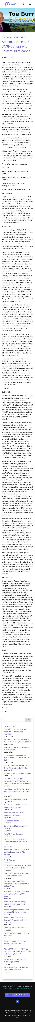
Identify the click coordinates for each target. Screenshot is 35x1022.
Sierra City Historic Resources (14, 928)
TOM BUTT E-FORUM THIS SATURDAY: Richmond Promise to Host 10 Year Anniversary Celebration (17, 781)
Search (28, 719)
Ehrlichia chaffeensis (11, 821)
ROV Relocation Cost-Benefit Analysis (17, 773)
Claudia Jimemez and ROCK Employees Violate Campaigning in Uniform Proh (16, 883)
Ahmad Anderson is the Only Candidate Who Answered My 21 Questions (15, 920)
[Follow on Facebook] (17, 1001)
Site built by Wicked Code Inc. (22, 988)
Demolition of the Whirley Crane (15, 799)
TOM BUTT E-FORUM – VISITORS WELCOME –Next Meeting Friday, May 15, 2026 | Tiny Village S (17, 951)
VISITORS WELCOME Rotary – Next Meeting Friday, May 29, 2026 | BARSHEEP (16, 893)
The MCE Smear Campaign (13, 834)
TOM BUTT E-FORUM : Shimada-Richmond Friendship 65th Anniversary (15, 731)
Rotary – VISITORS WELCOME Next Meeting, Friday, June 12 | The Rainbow (16, 852)
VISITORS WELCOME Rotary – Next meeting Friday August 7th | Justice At (16, 791)
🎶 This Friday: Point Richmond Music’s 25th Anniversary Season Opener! (15, 841)
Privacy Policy (8, 988)
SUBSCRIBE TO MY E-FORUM (17, 995)
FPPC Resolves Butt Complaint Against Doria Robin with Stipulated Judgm (16, 757)
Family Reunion (9, 860)
